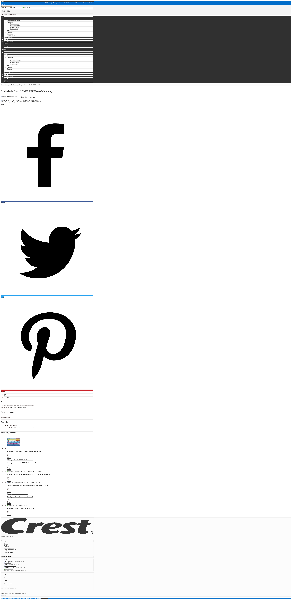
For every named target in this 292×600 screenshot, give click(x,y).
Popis (5, 394)
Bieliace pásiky (14, 20)
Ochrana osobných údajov (10, 549)
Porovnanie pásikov (8, 552)
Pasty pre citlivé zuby (15, 25)
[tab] (48, 394)
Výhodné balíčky (11, 35)
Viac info (9, 458)
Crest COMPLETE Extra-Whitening (18, 407)
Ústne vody (10, 34)
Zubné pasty (10, 22)
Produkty (6, 19)
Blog (5, 45)
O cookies (6, 546)
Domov (2, 85)
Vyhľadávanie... (4, 7)
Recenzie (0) (7, 397)
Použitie (6, 39)
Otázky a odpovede (8, 37)
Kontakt (6, 46)
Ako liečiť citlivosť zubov (10, 561)
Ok (42, 598)
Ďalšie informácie (8, 395)
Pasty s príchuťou (14, 27)
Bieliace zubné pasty (15, 24)
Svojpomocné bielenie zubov (11, 567)
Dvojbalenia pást (14, 29)
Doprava (6, 43)
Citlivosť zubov (8, 564)
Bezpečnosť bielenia (9, 41)
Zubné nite (9, 32)
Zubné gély (9, 30)
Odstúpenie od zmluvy (9, 550)
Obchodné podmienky (9, 548)
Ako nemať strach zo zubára (11, 570)
